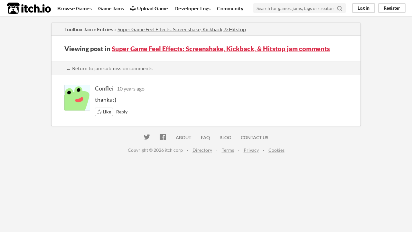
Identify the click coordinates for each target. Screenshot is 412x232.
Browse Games (74, 8)
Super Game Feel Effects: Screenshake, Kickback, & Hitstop (181, 29)
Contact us (254, 137)
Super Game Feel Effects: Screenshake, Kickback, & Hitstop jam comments (221, 49)
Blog (225, 137)
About (183, 137)
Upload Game (152, 8)
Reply (121, 111)
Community (230, 8)
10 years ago (131, 88)
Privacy (251, 150)
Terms (228, 150)
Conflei (104, 88)
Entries (105, 29)
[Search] (339, 8)
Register (392, 8)
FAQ (205, 137)
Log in (364, 8)
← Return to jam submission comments (109, 68)
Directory (202, 150)
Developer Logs (192, 8)
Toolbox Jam (78, 29)
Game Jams (111, 8)
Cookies (276, 150)
